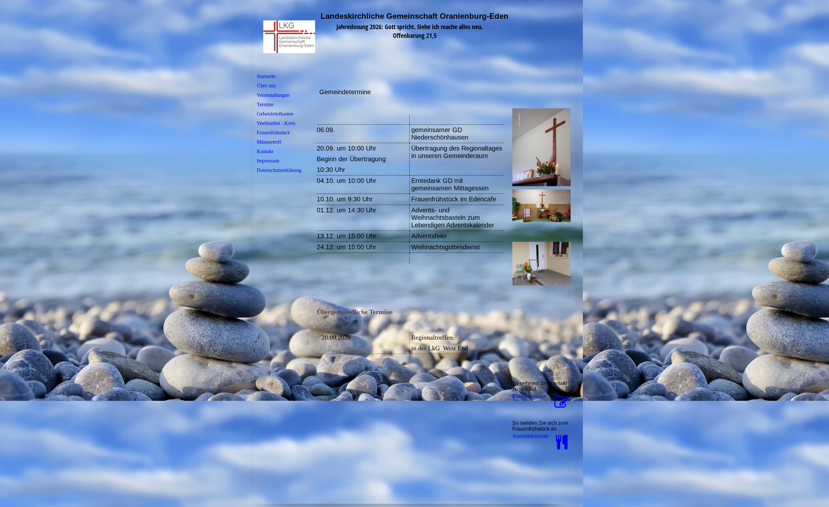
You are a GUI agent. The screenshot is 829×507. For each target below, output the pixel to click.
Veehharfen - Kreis (276, 123)
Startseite (266, 76)
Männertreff (269, 142)
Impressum (268, 160)
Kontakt (265, 151)
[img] (295, 36)
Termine (265, 104)
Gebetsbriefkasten (275, 114)
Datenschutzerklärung (279, 170)
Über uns (266, 85)
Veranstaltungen (273, 95)
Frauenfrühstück (273, 132)
